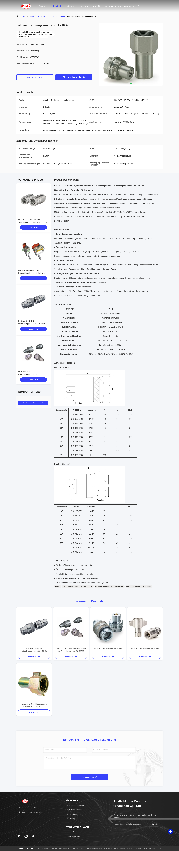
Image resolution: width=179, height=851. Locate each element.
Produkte (57, 6)
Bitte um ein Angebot (73, 77)
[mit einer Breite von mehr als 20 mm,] (108, 627)
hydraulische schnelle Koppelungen (51, 16)
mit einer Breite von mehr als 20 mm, (108, 648)
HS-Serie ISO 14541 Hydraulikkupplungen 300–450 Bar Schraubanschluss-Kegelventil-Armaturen (34, 649)
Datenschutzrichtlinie (26, 848)
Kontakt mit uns (34, 77)
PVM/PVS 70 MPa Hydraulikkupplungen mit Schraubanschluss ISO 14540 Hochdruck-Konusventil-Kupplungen (71, 649)
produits (32, 16)
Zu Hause (23, 16)
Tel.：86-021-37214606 (29, 808)
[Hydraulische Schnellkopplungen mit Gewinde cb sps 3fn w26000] (34, 682)
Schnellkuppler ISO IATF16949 (138, 586)
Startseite (43, 6)
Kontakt (96, 6)
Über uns (83, 6)
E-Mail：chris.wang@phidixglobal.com (35, 812)
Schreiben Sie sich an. (156, 824)
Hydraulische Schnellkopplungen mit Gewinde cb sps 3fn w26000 (34, 705)
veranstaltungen (113, 6)
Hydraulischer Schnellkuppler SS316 (78, 586)
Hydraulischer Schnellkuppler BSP (109, 586)
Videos (70, 6)
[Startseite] (26, 6)
